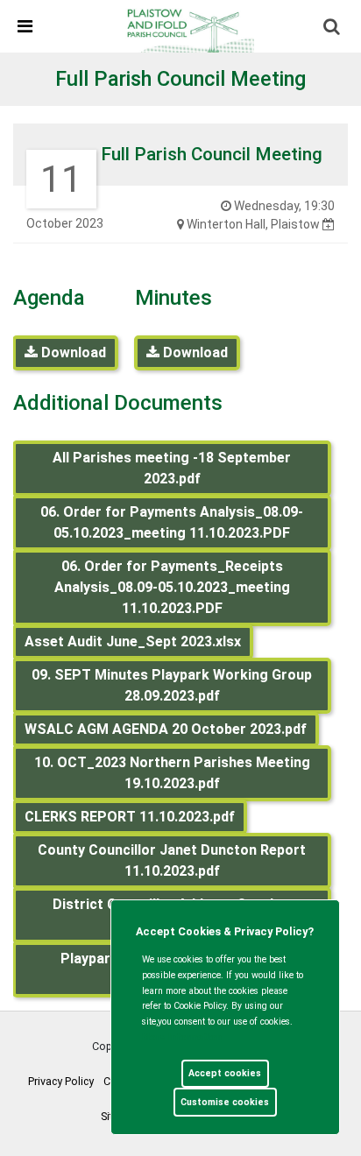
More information (182, 1037)
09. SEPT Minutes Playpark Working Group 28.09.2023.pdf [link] (172, 685)
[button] (333, 28)
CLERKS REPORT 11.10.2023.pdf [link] (130, 816)
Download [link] (72, 352)
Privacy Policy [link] (61, 1081)
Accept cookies (224, 1073)
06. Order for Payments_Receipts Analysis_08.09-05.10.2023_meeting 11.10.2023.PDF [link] (172, 587)
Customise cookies (224, 1102)
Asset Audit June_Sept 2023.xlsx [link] (133, 641)
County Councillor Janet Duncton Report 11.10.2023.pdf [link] (172, 860)
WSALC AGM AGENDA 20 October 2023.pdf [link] (166, 729)
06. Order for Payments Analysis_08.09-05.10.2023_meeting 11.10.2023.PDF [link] (171, 522)
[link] (188, 25)
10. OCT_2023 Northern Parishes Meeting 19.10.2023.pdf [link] (172, 773)
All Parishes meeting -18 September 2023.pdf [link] (172, 468)
